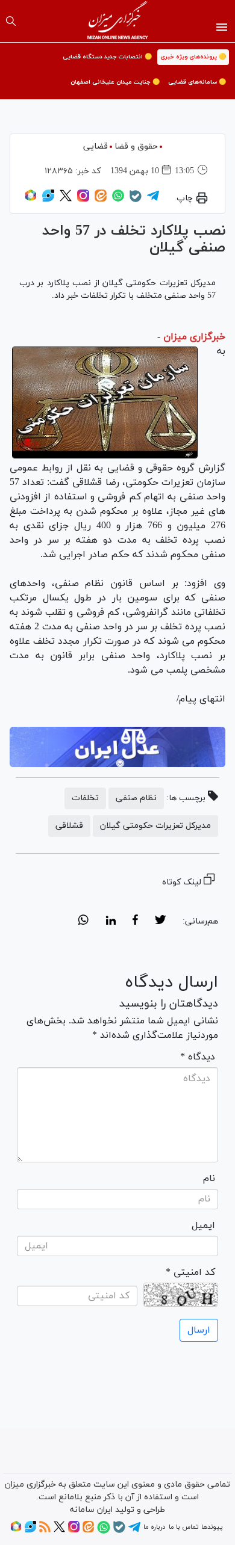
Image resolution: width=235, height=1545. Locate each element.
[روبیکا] (31, 200)
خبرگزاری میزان (194, 337)
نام (209, 1178)
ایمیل (203, 1225)
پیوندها (211, 1527)
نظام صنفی (136, 798)
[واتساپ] (118, 200)
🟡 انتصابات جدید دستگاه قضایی (107, 56)
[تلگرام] (153, 200)
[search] (11, 21)
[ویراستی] (48, 200)
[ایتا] (101, 200)
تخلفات (85, 798)
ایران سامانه (91, 1510)
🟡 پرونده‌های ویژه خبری (193, 56)
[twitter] (160, 921)
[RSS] (45, 1530)
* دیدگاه (197, 1057)
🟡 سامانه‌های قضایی (197, 82)
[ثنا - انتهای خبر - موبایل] (117, 747)
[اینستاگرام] (83, 200)
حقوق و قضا (136, 146)
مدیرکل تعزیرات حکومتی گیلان (155, 825)
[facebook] (135, 921)
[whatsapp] (83, 921)
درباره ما (154, 1527)
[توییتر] (66, 200)
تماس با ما (183, 1527)
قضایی (95, 146)
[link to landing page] (117, 21)
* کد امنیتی (190, 1272)
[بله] (136, 200)
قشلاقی (69, 825)
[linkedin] (110, 921)
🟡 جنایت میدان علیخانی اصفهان (115, 82)
